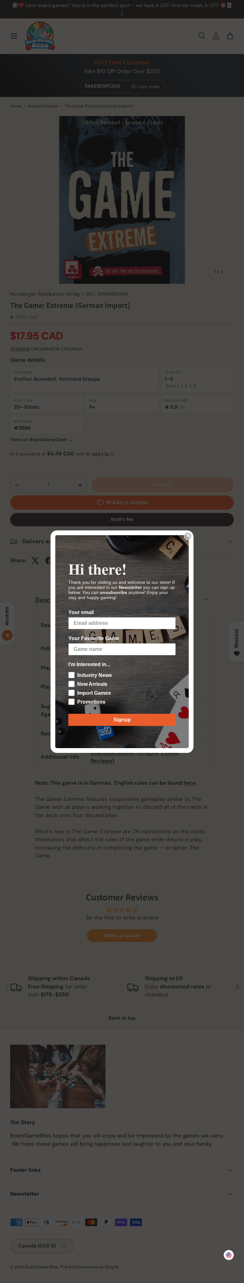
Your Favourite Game (93, 638)
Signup (122, 719)
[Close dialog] (188, 536)
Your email (81, 612)
